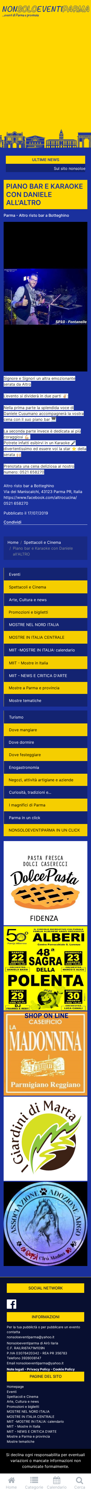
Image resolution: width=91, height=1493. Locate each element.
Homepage (15, 1387)
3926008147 (31, 1358)
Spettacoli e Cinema (27, 587)
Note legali (15, 1369)
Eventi (14, 574)
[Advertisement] (45, 75)
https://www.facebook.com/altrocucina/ (40, 497)
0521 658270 (16, 503)
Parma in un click (24, 817)
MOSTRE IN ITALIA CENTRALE (37, 637)
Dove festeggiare (25, 754)
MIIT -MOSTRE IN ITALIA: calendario (42, 650)
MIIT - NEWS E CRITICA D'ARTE (38, 675)
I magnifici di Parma (27, 805)
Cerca (79, 1487)
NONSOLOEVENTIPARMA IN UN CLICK (44, 830)
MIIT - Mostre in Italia (28, 662)
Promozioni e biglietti (28, 612)
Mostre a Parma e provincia (34, 687)
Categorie (34, 1487)
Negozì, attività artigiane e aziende (41, 779)
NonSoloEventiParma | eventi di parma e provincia (45, 14)
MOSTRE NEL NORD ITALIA (34, 624)
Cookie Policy (64, 1369)
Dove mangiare (23, 729)
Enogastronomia (24, 767)
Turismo (16, 717)
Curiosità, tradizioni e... (30, 792)
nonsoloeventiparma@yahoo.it (30, 1337)
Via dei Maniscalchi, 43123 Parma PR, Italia (43, 491)
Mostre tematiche (25, 700)
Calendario (57, 1487)
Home (11, 1487)
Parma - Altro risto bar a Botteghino (36, 215)
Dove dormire (21, 742)
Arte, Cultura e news (28, 599)
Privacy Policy (38, 1369)
